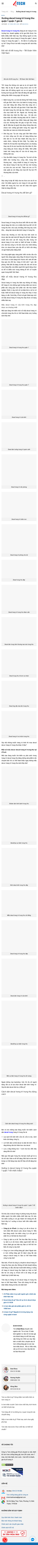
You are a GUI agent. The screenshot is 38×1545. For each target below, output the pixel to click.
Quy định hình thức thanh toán (11, 1517)
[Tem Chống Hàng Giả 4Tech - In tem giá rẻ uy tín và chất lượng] (19, 3)
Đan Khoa (25, 24)
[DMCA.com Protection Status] (7, 1465)
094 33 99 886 (17, 1491)
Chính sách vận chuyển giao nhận (12, 1524)
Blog (12, 12)
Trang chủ (4, 12)
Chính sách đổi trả (7, 1528)
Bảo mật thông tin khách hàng (11, 1521)
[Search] (36, 3)
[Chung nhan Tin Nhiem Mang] (12, 1472)
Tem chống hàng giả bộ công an (17, 1495)
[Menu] (2, 3)
